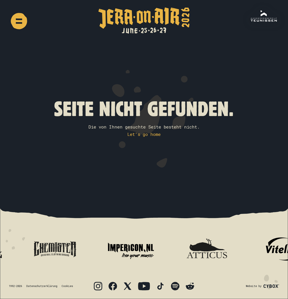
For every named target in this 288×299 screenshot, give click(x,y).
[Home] (144, 20)
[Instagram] (98, 286)
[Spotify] (175, 286)
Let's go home (144, 134)
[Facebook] (113, 286)
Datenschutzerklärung (41, 286)
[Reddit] (190, 286)
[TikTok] (160, 286)
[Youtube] (144, 286)
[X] (127, 286)
